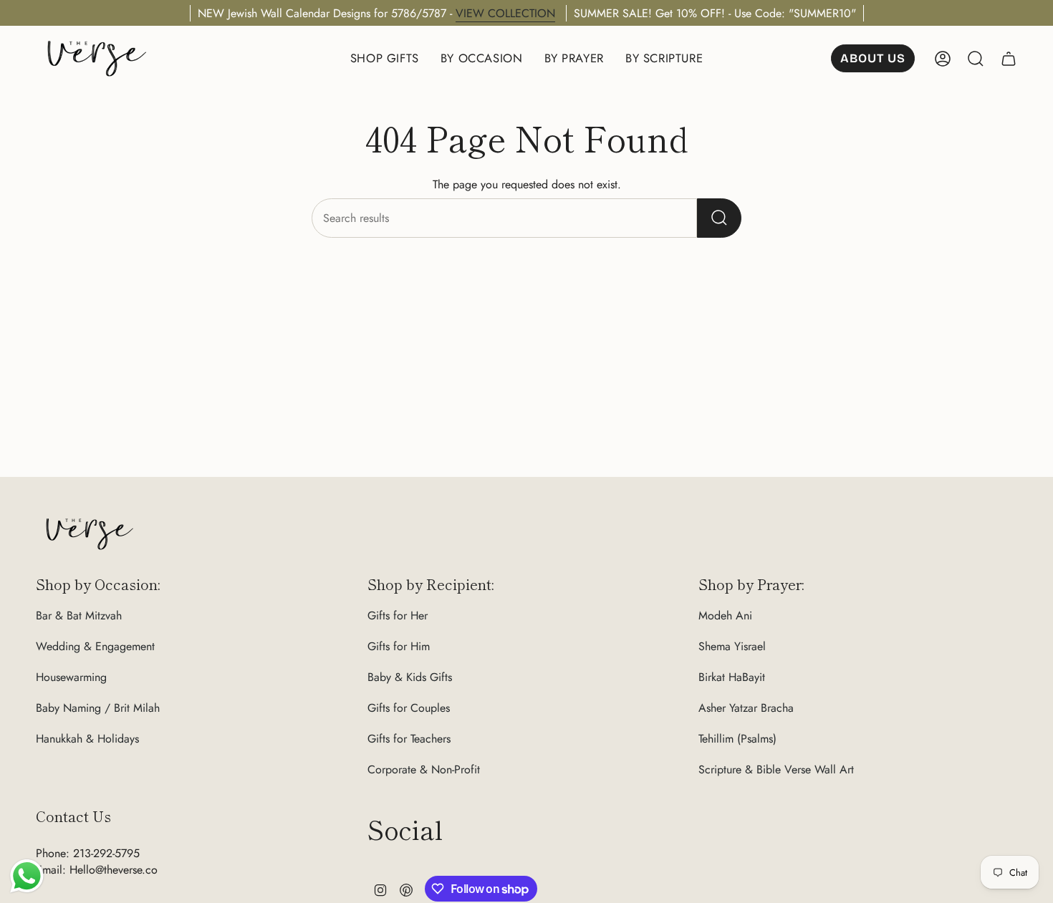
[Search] (719, 218)
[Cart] (1008, 59)
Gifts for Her (397, 615)
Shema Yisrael (732, 646)
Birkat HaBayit (731, 677)
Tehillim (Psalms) (737, 738)
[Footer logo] (89, 534)
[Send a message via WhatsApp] (27, 876)
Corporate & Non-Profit (423, 769)
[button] (385, 58)
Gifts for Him (398, 646)
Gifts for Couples (408, 708)
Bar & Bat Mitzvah (79, 615)
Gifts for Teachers (409, 738)
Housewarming (71, 677)
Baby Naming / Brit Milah (98, 708)
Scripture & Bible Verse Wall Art (776, 769)
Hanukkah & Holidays (87, 738)
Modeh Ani (725, 615)
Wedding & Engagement (95, 646)
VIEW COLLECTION (505, 13)
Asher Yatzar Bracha (746, 708)
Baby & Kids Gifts (409, 677)
